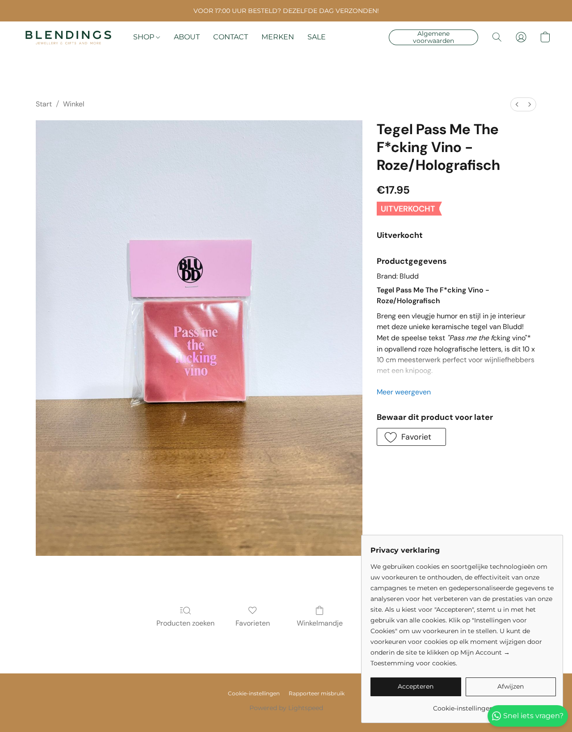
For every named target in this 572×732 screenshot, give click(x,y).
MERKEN (277, 37)
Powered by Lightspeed (286, 708)
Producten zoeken (185, 623)
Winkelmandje (320, 623)
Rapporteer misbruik (317, 693)
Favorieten (253, 623)
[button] (68, 37)
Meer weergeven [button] (404, 392)
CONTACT (230, 37)
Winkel (73, 104)
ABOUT (187, 37)
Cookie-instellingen (254, 693)
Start (44, 104)
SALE (316, 37)
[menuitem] (517, 104)
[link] (463, 705)
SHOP (144, 37)
